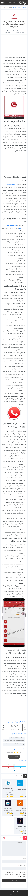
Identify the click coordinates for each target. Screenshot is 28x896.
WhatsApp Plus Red (12, 184)
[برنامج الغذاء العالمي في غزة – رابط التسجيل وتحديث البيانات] (8, 788)
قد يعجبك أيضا (19, 775)
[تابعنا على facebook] (17, 892)
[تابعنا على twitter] (13, 892)
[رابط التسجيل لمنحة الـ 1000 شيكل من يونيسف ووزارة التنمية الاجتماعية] (20, 788)
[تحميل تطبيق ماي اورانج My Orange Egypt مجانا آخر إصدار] (20, 807)
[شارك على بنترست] (8, 767)
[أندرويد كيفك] (23, 2)
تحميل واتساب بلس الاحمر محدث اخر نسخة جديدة (15, 744)
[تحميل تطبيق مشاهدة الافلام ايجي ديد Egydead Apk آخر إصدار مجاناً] (20, 825)
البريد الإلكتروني (22, 865)
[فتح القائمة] (2, 2)
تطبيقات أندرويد (16, 7)
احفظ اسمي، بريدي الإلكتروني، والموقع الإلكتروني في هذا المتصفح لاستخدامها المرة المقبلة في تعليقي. (15, 874)
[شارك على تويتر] (20, 767)
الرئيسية (24, 7)
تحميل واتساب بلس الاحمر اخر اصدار (16, 737)
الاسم (24, 858)
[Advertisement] (13, 45)
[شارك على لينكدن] (14, 770)
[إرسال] (6, 3)
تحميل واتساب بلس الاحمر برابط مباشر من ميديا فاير (14, 741)
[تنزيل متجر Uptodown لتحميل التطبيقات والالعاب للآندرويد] (8, 807)
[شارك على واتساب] (8, 765)
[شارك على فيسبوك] (20, 765)
